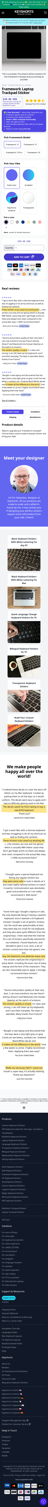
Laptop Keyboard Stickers (13, 1140)
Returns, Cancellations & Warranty (17, 1317)
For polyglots (7, 1258)
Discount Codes (9, 1379)
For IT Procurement (10, 1277)
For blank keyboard (10, 1270)
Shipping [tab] (12, 417)
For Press (6, 1375)
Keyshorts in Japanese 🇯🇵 (13, 1405)
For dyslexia (7, 1266)
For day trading (8, 1273)
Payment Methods (10, 1313)
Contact (5, 1302)
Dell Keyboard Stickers (12, 1170)
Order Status (24, 7)
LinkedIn (5, 1452)
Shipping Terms (9, 1309)
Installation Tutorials (11, 1328)
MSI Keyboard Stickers (12, 1200)
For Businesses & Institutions (14, 1371)
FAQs (4, 1351)
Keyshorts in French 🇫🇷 (12, 1394)
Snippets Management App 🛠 (15, 1420)
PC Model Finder (9, 1347)
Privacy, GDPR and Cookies (25, 1475)
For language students (12, 1262)
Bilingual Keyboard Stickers (14, 1151)
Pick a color (9, 217)
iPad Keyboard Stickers (12, 1182)
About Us (6, 1363)
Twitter (5, 1444)
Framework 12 (12, 144)
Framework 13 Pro (14, 152)
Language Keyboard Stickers (14, 1144)
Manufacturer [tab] (35, 417)
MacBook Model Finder (12, 1343)
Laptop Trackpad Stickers (13, 1212)
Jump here (38, 23)
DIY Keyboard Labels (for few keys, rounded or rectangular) (22, 1131)
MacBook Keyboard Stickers (14, 1136)
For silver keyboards (11, 1243)
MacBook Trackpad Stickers (14, 1208)
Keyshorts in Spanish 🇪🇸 (12, 1412)
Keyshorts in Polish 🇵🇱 (11, 1409)
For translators (8, 1255)
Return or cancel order (12, 1321)
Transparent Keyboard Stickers (15, 1148)
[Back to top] (24, 1107)
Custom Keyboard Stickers (13, 1125)
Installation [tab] (35, 412)
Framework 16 (33, 152)
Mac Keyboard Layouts (12, 1336)
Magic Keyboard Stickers (13, 1193)
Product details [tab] (13, 412)
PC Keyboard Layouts (11, 1340)
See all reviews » (9, 400)
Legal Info (41, 1475)
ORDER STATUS (9, 1298)
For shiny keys (8, 1236)
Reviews (5, 1367)
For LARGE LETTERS (10, 1247)
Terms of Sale (8, 1475)
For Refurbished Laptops (13, 1281)
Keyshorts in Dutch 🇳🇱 (11, 1390)
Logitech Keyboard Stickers (14, 1189)
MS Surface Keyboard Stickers (15, 1197)
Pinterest (6, 1440)
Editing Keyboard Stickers (13, 1159)
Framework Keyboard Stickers (15, 1174)
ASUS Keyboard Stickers (12, 1167)
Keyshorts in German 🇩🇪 (12, 1397)
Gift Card (6, 1219)
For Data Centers (9, 1285)
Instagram (6, 1437)
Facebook (6, 1448)
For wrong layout (9, 1251)
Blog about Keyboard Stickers (15, 1382)
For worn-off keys (9, 1232)
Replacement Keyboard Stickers (16, 1155)
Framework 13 (30, 144)
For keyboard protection (12, 1240)
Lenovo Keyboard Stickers (13, 1185)
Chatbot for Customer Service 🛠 (16, 1424)
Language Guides (9, 1332)
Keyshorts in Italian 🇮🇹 (12, 1401)
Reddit (5, 1455)
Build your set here (37, 20)
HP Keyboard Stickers (11, 1178)
